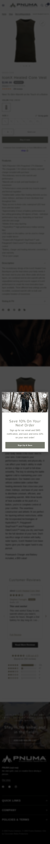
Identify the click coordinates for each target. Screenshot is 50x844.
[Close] (45, 396)
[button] (25, 445)
